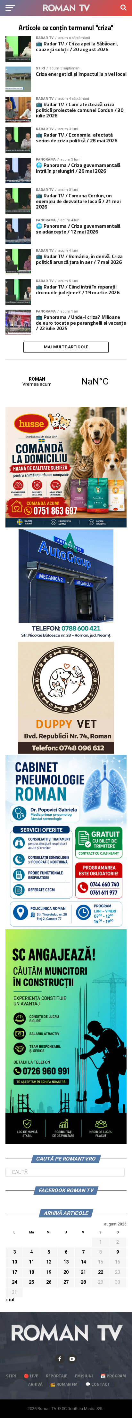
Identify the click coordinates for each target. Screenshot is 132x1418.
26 (48, 1282)
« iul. (10, 1300)
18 (31, 1272)
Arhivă (35, 1384)
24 (14, 1282)
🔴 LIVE (31, 1376)
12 (48, 1262)
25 (31, 1282)
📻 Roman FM (64, 1384)
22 (100, 1272)
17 (14, 1272)
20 (66, 1272)
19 (48, 1272)
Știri (11, 1376)
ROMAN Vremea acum (66, 381)
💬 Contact (97, 1384)
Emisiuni (84, 1376)
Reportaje (56, 1376)
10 (14, 1262)
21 (83, 1272)
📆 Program (113, 1376)
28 (83, 1282)
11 (31, 1262)
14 (83, 1262)
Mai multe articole (66, 347)
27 (66, 1282)
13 (66, 1262)
